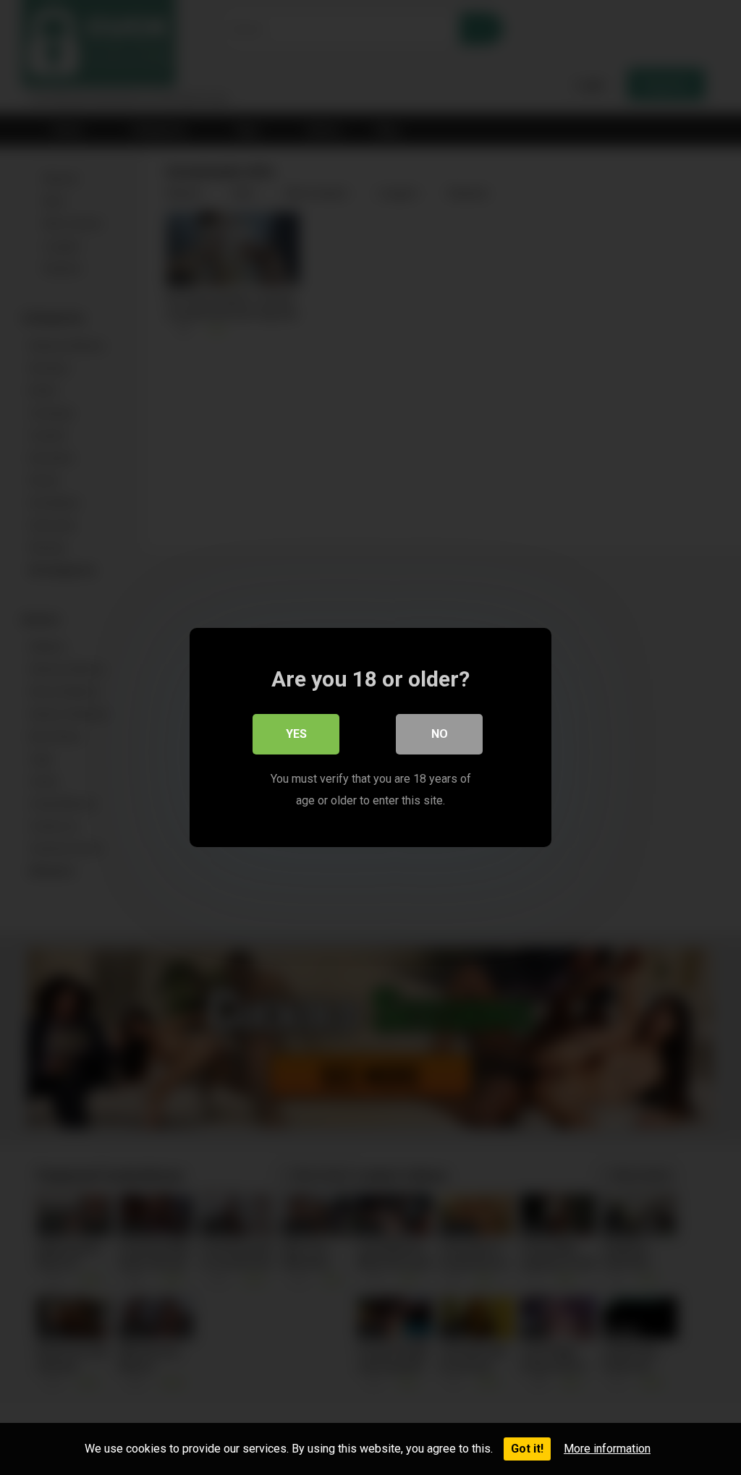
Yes (296, 734)
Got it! (527, 1448)
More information (607, 1448)
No (439, 734)
